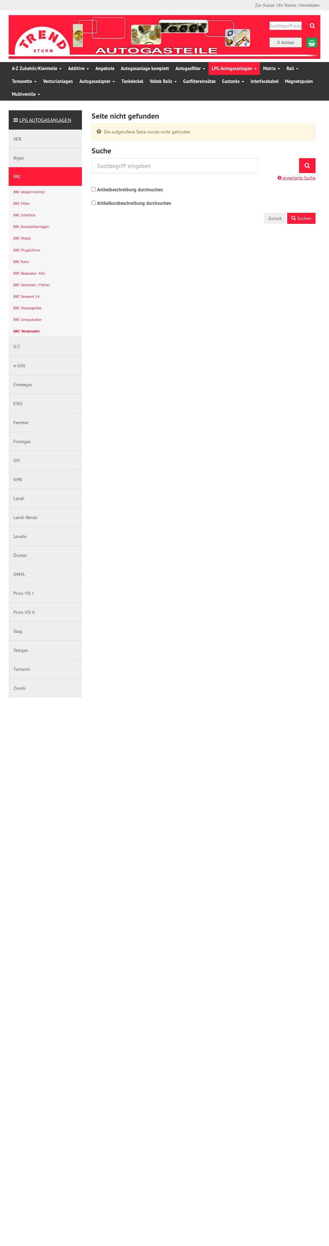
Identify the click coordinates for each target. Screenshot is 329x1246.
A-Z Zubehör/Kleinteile (35, 68)
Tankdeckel (132, 81)
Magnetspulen (299, 81)
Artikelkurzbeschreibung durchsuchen (134, 203)
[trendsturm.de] (42, 36)
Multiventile (24, 94)
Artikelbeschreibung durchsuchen (130, 190)
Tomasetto (22, 81)
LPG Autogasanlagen (232, 68)
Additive (77, 68)
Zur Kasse (264, 5)
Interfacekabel (265, 81)
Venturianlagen (58, 81)
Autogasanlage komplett (145, 68)
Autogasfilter (188, 68)
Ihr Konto (287, 5)
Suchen (303, 218)
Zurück (275, 218)
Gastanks (231, 81)
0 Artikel (285, 42)
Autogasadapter (95, 81)
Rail (291, 68)
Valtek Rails (161, 81)
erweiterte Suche (298, 178)
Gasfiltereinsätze (199, 81)
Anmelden (310, 5)
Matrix (270, 68)
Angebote (104, 68)
